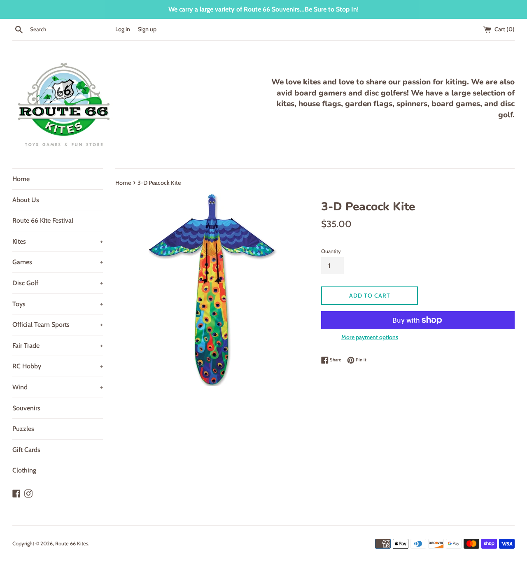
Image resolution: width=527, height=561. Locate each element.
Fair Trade (57, 345)
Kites (57, 241)
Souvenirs (26, 408)
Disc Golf (57, 283)
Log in (122, 29)
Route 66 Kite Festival (42, 220)
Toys (57, 304)
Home (21, 179)
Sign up (147, 29)
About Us (25, 200)
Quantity (331, 251)
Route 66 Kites (71, 543)
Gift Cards (26, 450)
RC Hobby (57, 366)
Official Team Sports (57, 324)
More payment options (369, 337)
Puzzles (23, 429)
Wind (57, 387)
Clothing (24, 470)
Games (57, 262)
